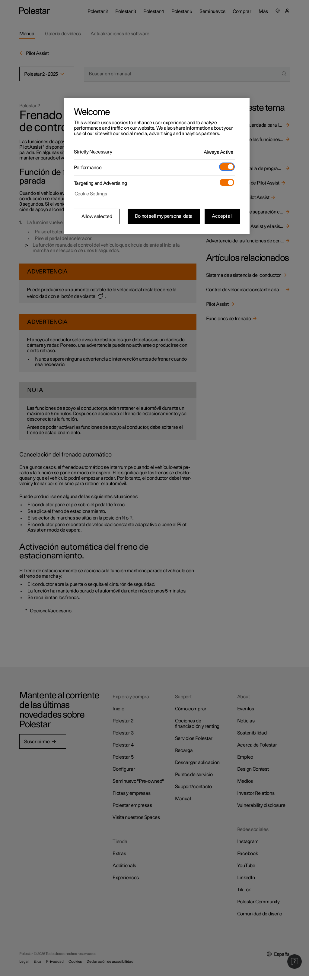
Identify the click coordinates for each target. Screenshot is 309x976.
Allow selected (96, 216)
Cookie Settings (91, 193)
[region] (157, 166)
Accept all (222, 216)
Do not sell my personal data (164, 216)
